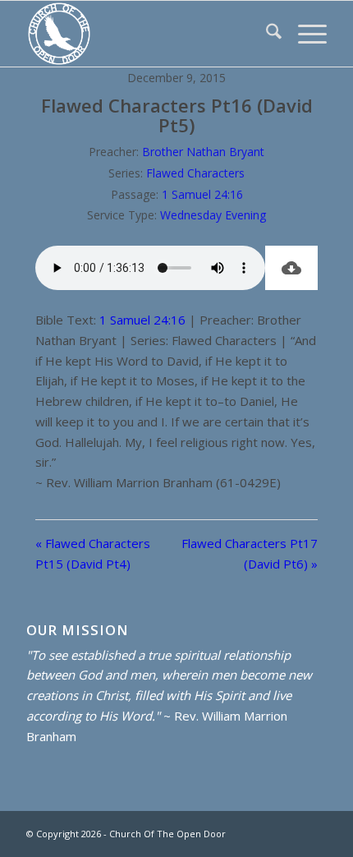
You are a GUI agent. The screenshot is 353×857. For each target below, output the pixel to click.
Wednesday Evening (213, 215)
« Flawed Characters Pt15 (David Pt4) (92, 553)
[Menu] (304, 34)
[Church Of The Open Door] (146, 34)
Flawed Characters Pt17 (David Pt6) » (249, 553)
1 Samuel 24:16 (202, 194)
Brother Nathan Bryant (203, 151)
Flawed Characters (195, 173)
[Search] (266, 34)
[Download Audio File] (291, 268)
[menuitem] (266, 34)
